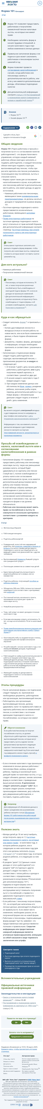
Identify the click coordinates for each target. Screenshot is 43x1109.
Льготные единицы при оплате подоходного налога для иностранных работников (21, 232)
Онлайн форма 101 (18, 118)
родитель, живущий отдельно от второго (22, 547)
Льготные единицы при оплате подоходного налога (22, 957)
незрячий (10, 592)
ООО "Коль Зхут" (34, 1080)
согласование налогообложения (22, 70)
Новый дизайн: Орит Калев (30, 1069)
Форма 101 (15, 115)
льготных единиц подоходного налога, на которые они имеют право (21, 840)
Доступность (7, 1064)
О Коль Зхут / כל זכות (9, 1059)
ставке (19, 898)
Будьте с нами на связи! (11, 1069)
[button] (3, 3)
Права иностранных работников (17, 218)
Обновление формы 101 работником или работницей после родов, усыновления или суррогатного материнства (21, 817)
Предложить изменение (21, 1037)
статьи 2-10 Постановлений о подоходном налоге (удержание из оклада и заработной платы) (24, 98)
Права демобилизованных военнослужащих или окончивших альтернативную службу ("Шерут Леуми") (23, 630)
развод (28, 386)
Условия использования (21, 1097)
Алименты (22, 559)
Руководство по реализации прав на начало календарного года (22, 967)
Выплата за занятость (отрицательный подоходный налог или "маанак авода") (20, 962)
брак (22, 386)
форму (23, 322)
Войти (5, 1073)
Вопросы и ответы (9, 1061)
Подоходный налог (12, 953)
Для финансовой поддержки (12, 1071)
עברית (4, 15)
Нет (26, 1022)
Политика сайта (8, 1066)
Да (16, 1022)
